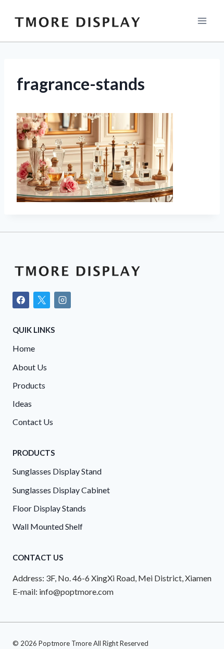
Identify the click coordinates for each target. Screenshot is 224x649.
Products (29, 385)
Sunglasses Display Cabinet (61, 490)
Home (24, 348)
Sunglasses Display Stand (57, 471)
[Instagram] (62, 300)
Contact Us (33, 422)
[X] (41, 300)
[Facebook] (21, 300)
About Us (30, 367)
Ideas (22, 403)
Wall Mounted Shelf (48, 526)
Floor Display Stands (49, 508)
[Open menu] (201, 21)
